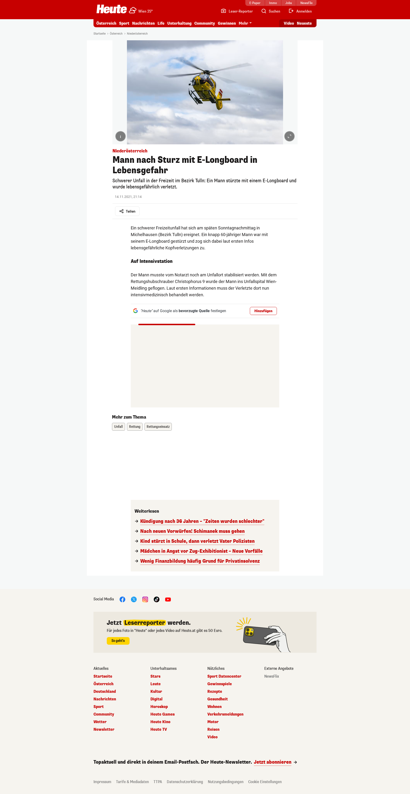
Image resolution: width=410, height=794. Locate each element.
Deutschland (104, 691)
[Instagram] (145, 599)
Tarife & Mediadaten (132, 781)
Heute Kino (160, 722)
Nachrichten (104, 699)
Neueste (304, 23)
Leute (155, 684)
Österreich (106, 23)
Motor (213, 722)
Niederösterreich (137, 33)
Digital (156, 699)
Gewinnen (227, 23)
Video (289, 23)
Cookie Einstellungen (265, 781)
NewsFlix (271, 676)
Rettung (134, 426)
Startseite (99, 33)
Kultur (156, 691)
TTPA (158, 781)
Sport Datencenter (224, 676)
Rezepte (214, 691)
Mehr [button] (243, 23)
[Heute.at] (111, 9)
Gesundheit (217, 699)
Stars (155, 676)
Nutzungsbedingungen (225, 781)
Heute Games (162, 714)
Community (204, 23)
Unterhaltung (179, 23)
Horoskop (159, 706)
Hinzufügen (263, 311)
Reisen (213, 729)
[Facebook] (122, 599)
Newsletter (103, 729)
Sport (124, 23)
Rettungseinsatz (158, 426)
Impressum (102, 781)
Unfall (118, 426)
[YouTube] (168, 599)
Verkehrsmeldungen (225, 714)
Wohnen (214, 706)
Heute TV (158, 729)
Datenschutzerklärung (185, 781)
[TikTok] (156, 599)
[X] (134, 599)
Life (161, 23)
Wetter (100, 722)
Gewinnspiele (219, 684)
